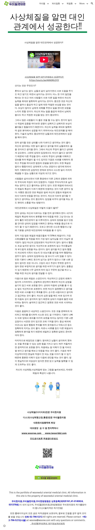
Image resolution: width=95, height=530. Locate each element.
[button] (92, 3)
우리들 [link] (42, 3)
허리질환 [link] (56, 3)
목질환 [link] (70, 3)
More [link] (81, 3)
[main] (47, 22)
